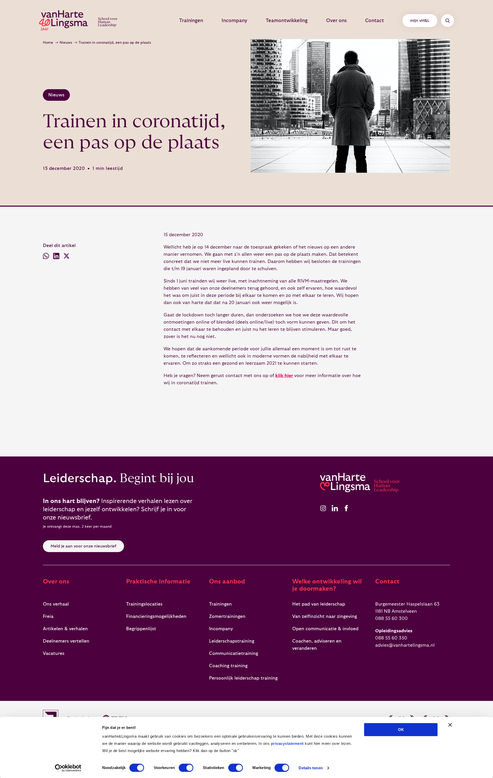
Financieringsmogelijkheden (156, 616)
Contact (374, 20)
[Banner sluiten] (450, 725)
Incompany (234, 20)
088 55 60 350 (391, 638)
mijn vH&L (420, 21)
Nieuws (66, 42)
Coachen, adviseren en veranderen (317, 645)
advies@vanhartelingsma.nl (405, 645)
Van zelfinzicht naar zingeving (324, 616)
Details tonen (311, 768)
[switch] (186, 768)
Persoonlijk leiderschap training (243, 678)
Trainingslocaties (144, 604)
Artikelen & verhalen (65, 628)
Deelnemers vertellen (66, 641)
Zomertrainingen (227, 616)
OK (401, 729)
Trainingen (191, 20)
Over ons (336, 20)
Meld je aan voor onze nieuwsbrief (83, 546)
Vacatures (53, 653)
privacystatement (287, 743)
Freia (48, 616)
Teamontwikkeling (287, 20)
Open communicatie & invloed (325, 628)
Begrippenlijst (141, 628)
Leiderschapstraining (231, 641)
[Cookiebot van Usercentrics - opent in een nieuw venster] (68, 768)
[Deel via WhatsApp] (46, 257)
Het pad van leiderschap (318, 604)
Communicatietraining (233, 653)
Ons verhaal (56, 604)
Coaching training (228, 665)
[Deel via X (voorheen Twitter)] (66, 257)
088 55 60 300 (391, 618)
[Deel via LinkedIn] (56, 257)
